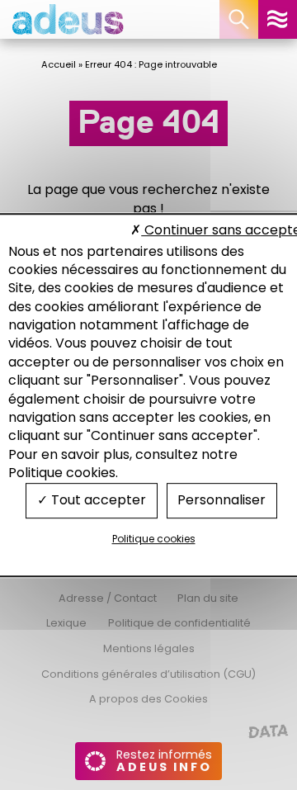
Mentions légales (149, 648)
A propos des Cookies (148, 699)
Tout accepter (97, 500)
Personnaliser (221, 500)
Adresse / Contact (108, 598)
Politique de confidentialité (179, 623)
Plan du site (207, 598)
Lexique (66, 623)
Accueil (58, 64)
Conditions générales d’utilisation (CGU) (148, 674)
